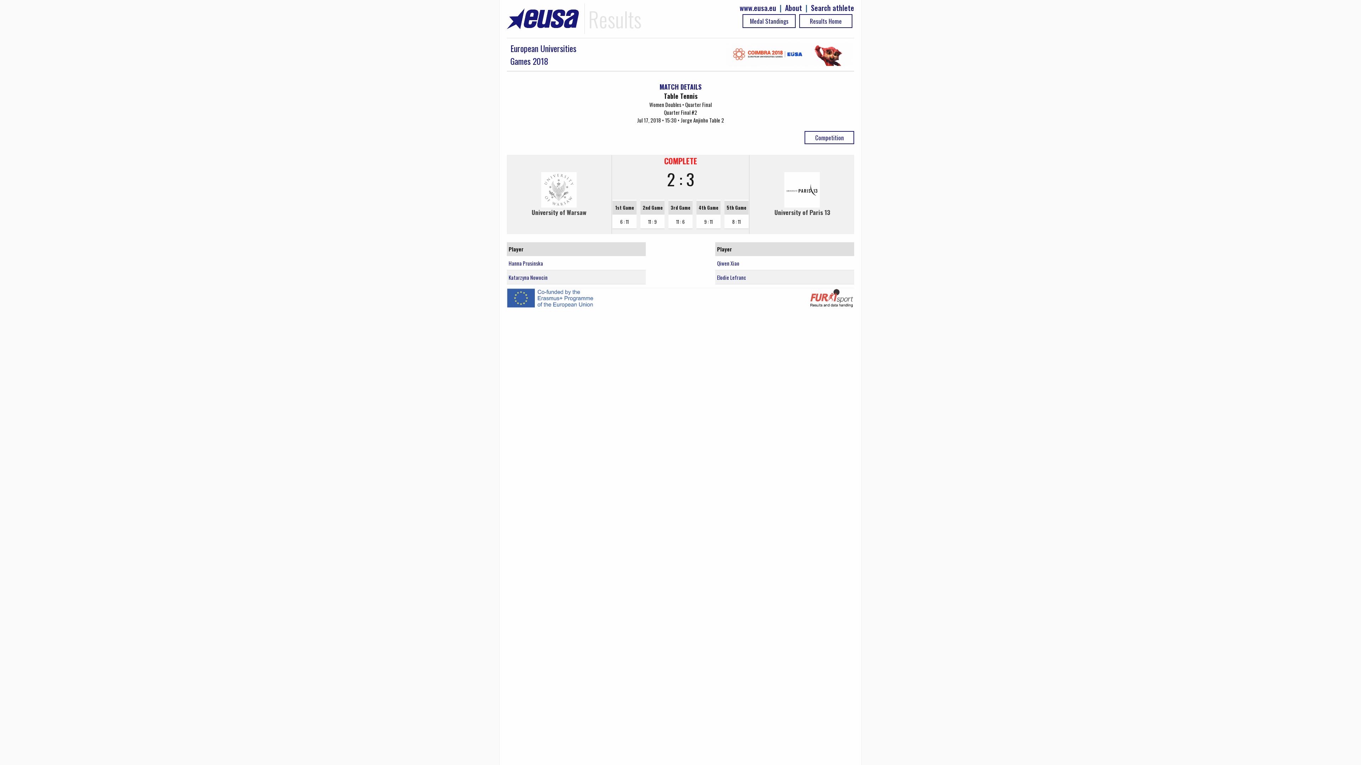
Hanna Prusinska (526, 263)
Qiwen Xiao (728, 263)
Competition (829, 137)
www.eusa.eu (758, 8)
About (793, 8)
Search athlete (832, 8)
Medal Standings (769, 21)
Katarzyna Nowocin (528, 277)
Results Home (826, 21)
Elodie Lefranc (731, 277)
